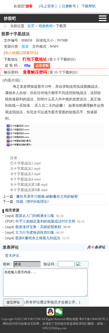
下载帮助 (88, 6)
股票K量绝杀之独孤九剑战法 (37, 238)
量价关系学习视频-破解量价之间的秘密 (47, 196)
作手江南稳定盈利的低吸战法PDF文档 (45, 221)
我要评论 (30, 53)
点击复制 (42, 65)
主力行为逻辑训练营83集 (34, 232)
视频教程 (46, 26)
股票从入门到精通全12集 (34, 216)
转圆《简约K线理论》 (33, 202)
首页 (30, 26)
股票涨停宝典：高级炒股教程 (38, 227)
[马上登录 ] (48, 6)
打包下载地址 (35, 59)
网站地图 (72, 319)
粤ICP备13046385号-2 (93, 319)
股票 (25, 46)
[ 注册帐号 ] (69, 6)
